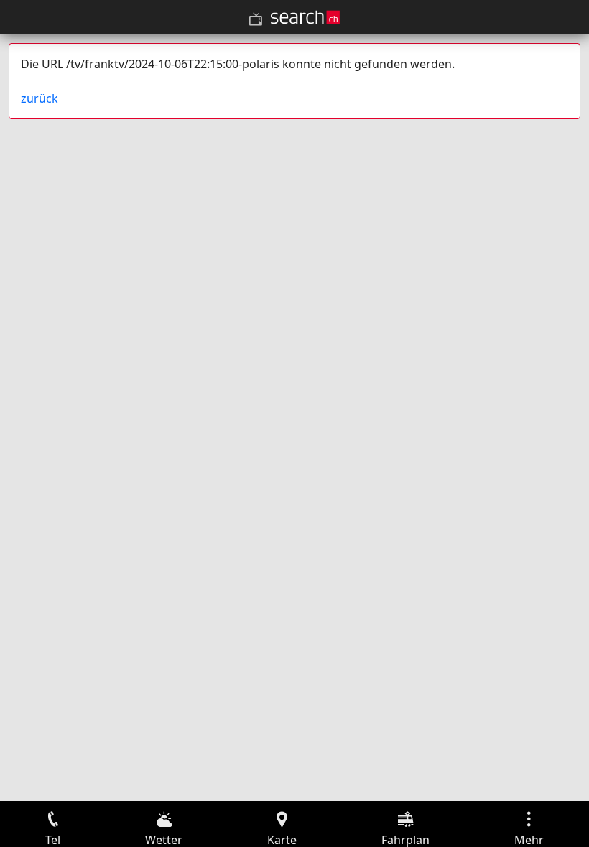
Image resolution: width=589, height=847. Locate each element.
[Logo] (305, 17)
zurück (39, 98)
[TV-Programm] (255, 19)
